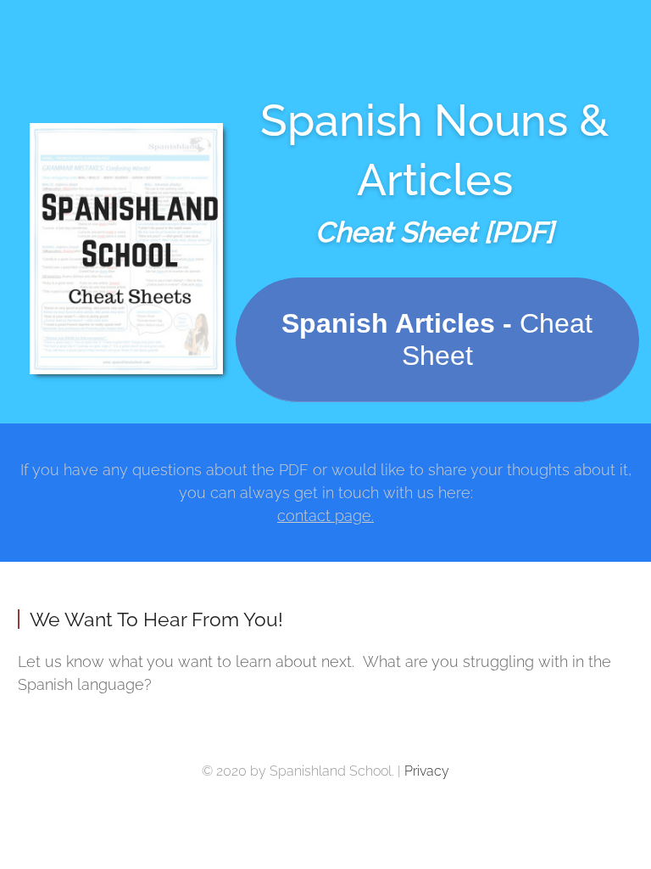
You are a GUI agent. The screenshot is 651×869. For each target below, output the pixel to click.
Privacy (426, 771)
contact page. (325, 515)
